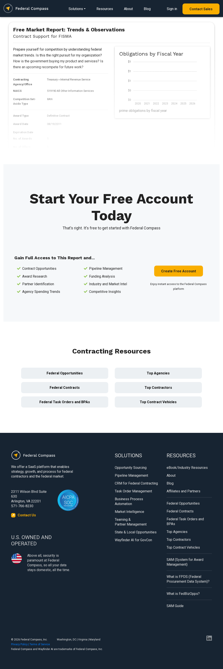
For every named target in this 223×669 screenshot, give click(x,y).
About (128, 9)
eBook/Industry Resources (187, 468)
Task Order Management (133, 491)
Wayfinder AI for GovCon (133, 540)
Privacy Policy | (20, 644)
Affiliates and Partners (183, 491)
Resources (104, 9)
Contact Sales (201, 9)
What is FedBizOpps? (183, 594)
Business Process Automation (129, 501)
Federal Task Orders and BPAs (64, 402)
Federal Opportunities (65, 373)
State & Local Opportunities (136, 532)
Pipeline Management (131, 475)
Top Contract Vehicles (158, 402)
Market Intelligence (129, 512)
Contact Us (27, 515)
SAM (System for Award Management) (185, 562)
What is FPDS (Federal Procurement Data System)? (188, 579)
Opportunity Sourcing (131, 468)
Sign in (172, 9)
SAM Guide (175, 606)
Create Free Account (178, 271)
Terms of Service (40, 644)
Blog (147, 9)
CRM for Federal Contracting (136, 483)
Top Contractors (158, 388)
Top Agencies (158, 373)
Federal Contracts (65, 388)
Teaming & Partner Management (131, 521)
